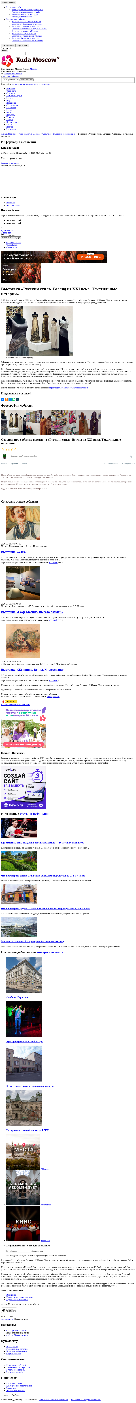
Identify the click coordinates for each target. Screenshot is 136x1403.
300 (53, 680)
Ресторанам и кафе (14, 1372)
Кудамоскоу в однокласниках (19, 1297)
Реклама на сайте (14, 1383)
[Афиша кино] (23, 1240)
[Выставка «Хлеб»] (68, 523)
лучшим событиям (11, 76)
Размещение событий (16, 1365)
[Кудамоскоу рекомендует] (23, 1205)
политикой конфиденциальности (86, 1399)
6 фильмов (45, 1240)
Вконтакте (11, 1295)
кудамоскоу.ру (7, 1319)
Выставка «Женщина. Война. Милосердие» (32, 669)
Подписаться (37, 1251)
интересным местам (13, 74)
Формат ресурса (13, 1354)
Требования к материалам (18, 1367)
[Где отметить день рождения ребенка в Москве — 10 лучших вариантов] (19, 837)
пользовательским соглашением (53, 1399)
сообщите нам (53, 696)
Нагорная (10, 203)
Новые (4, 463)
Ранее (24, 463)
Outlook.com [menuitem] (11, 245)
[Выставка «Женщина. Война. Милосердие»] (68, 641)
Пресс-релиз (12, 1346)
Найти (4, 51)
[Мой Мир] (10, 399)
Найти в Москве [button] (8, 2)
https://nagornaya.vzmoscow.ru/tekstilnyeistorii (68, 388)
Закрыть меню (22, 45)
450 (53, 620)
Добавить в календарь (11, 238)
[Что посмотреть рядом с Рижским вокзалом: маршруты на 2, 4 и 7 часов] (19, 870)
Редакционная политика (17, 1349)
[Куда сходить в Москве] (30, 66)
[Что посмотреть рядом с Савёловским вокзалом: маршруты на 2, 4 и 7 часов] (19, 903)
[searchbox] (68, 51)
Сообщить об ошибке (16, 1330)
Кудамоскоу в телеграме (17, 1299)
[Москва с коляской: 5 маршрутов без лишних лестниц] (19, 936)
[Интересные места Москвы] (23, 1169)
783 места (45, 1169)
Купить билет (7, 230)
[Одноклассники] (6, 399)
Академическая (13, 205)
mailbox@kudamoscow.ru (17, 1335)
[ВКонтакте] (2, 399)
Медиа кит (11, 1388)
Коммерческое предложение (19, 1386)
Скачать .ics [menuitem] (11, 247)
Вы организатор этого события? (15, 704)
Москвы (33, 69)
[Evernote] (13, 399)
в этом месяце (43, 84)
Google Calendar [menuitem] (13, 242)
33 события (46, 1205)
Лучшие (14, 463)
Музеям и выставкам (15, 1370)
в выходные (31, 84)
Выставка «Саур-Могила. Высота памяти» (32, 612)
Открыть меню (8, 45)
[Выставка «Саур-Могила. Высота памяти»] (68, 583)
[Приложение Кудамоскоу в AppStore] (9, 1312)
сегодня (15, 84)
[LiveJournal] (17, 399)
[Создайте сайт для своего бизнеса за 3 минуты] (23, 808)
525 (53, 562)
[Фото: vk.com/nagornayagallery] (13, 434)
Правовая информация (16, 1351)
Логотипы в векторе (15, 1390)
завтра (22, 84)
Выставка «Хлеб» (14, 552)
